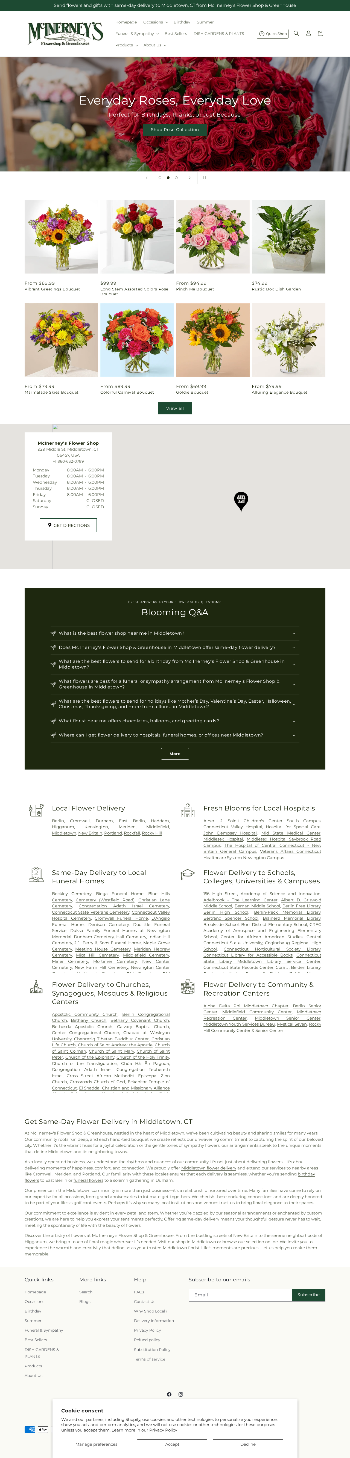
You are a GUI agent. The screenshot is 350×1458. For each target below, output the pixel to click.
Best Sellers (36, 1339)
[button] (155, 22)
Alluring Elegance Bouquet (280, 392)
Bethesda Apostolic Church (82, 1026)
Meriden (127, 826)
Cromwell (80, 820)
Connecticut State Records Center (238, 967)
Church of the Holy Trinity (142, 1057)
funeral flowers (88, 1180)
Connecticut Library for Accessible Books (248, 955)
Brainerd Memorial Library (291, 918)
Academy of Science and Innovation (280, 893)
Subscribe (309, 1294)
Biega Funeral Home (120, 893)
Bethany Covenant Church (139, 1020)
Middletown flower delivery (208, 1168)
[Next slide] (190, 178)
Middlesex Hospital (223, 839)
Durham (104, 820)
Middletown (64, 833)
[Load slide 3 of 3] (176, 178)
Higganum (63, 826)
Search (85, 1292)
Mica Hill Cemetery (97, 955)
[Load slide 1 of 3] (160, 178)
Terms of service (149, 1359)
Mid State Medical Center (290, 833)
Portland (113, 833)
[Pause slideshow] (203, 178)
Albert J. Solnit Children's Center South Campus (261, 820)
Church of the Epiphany (89, 1057)
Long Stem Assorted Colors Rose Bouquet (134, 291)
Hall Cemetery (131, 936)
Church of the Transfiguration (84, 1063)
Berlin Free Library (301, 905)
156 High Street (220, 893)
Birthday (33, 1311)
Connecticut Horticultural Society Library (272, 949)
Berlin (58, 820)
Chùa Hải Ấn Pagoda (145, 1063)
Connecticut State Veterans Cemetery (90, 912)
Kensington (96, 826)
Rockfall (132, 833)
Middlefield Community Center (257, 1011)
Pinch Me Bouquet (195, 289)
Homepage (35, 1292)
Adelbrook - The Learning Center (240, 899)
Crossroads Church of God (97, 1081)
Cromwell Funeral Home (121, 918)
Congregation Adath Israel (82, 1069)
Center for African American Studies (261, 936)
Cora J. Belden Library (298, 967)
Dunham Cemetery (94, 936)
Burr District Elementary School (274, 924)
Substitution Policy (152, 1349)
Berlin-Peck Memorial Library (287, 912)
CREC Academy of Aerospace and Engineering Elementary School (262, 930)
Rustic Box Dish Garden (276, 289)
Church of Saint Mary (111, 1051)
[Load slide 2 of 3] (168, 178)
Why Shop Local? (150, 1311)
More (175, 753)
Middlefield (157, 826)
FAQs (139, 1292)
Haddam (160, 820)
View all (175, 408)
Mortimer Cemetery (115, 961)
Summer (33, 1320)
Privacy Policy (163, 1430)
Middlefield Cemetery (146, 955)
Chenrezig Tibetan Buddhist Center (111, 1038)
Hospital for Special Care (293, 826)
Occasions (34, 1301)
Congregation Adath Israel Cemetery (124, 905)
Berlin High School (225, 912)
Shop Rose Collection (175, 129)
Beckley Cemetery (72, 893)
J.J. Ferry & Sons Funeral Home (107, 942)
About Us (33, 1375)
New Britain (90, 833)
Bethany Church (88, 1020)
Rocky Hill (152, 833)
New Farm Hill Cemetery (101, 967)
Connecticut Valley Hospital (232, 826)
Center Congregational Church (85, 1032)
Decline (248, 1444)
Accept (172, 1444)
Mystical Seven (292, 1024)
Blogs (85, 1301)
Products (33, 1366)
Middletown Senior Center (287, 1018)
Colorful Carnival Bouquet (127, 392)
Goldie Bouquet (192, 392)
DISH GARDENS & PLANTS (42, 1353)
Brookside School (221, 924)
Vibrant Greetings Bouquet (52, 289)
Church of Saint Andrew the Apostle (115, 1044)
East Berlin (132, 820)
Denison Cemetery (108, 924)
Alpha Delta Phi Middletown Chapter (245, 1005)
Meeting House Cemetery (102, 949)
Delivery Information (154, 1320)
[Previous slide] (147, 178)
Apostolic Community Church (85, 1014)
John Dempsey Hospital (230, 833)
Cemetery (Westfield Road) (105, 899)
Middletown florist (181, 1247)
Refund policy (147, 1339)
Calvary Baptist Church (143, 1026)
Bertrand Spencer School (231, 918)
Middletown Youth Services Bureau (239, 1024)
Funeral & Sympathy (44, 1330)
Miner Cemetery (70, 961)
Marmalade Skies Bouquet (52, 392)
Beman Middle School (257, 905)
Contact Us (144, 1301)
